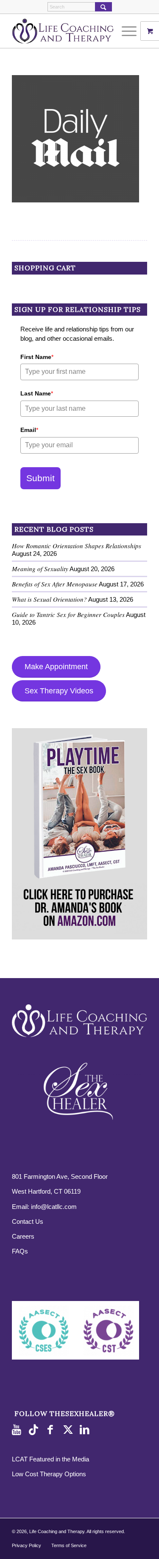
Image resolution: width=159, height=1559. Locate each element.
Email (29, 429)
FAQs (20, 1251)
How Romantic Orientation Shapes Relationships (76, 545)
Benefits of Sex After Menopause (55, 584)
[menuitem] (130, 31)
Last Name (36, 393)
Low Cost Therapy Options (49, 1474)
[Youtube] (18, 1430)
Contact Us (27, 1221)
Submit (40, 478)
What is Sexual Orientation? (49, 599)
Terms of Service (68, 1545)
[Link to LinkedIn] (86, 1430)
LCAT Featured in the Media (50, 1459)
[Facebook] (52, 1430)
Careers (23, 1236)
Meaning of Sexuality (40, 568)
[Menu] (125, 31)
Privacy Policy (26, 1545)
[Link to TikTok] (35, 1430)
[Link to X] (69, 1430)
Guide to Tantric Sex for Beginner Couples (68, 614)
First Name (36, 356)
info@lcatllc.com (54, 1206)
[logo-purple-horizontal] (66, 31)
